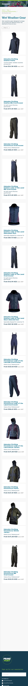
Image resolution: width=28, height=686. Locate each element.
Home (3, 10)
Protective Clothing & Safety (9, 11)
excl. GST (21, 66)
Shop (8, 10)
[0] (20, 4)
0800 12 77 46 (17, 683)
